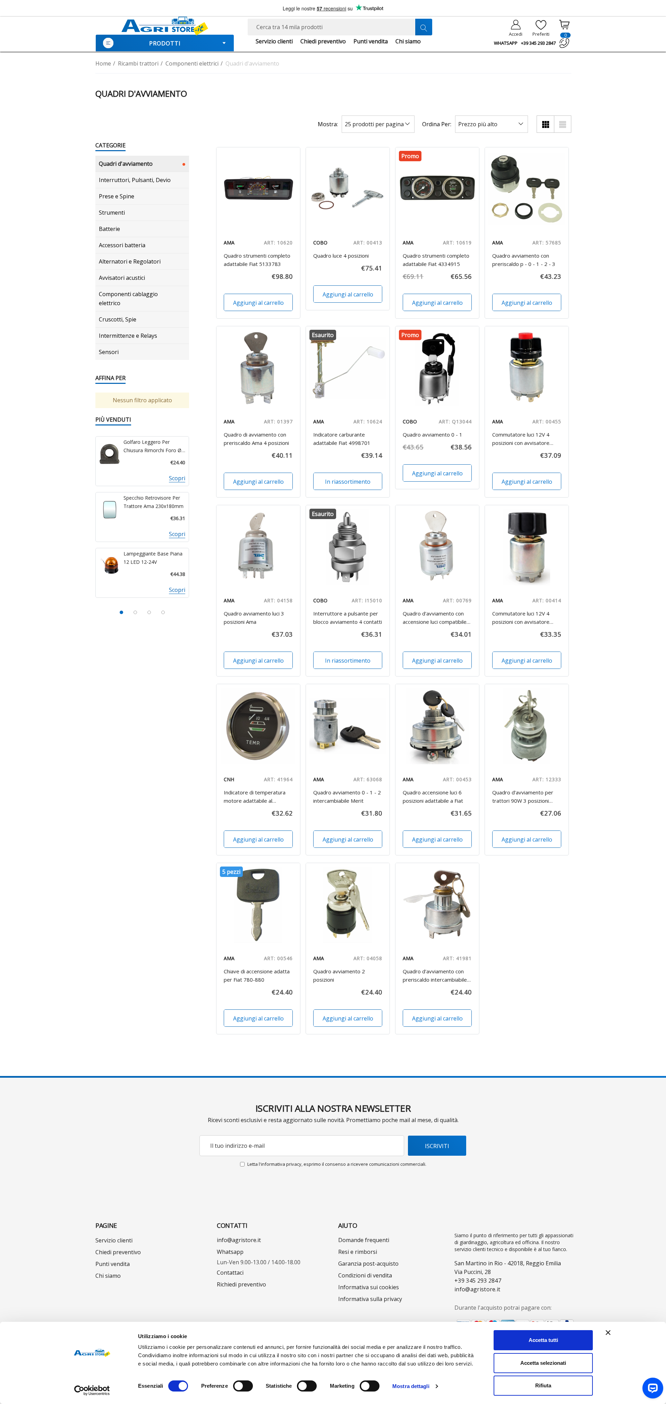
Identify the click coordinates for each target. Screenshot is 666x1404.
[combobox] (340, 27)
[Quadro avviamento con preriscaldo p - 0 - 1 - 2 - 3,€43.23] (527, 189)
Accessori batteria (122, 245)
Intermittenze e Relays (128, 335)
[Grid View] (545, 124)
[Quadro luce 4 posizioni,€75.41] (348, 189)
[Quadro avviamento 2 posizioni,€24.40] (348, 905)
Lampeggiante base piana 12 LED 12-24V (152, 557)
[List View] (562, 124)
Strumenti (112, 212)
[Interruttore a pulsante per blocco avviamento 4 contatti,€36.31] (348, 547)
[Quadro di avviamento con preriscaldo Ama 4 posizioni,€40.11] (258, 368)
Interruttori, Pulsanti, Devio (135, 180)
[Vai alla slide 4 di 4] (163, 612)
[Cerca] (423, 27)
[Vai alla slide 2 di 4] (135, 612)
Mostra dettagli (410, 1386)
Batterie (109, 229)
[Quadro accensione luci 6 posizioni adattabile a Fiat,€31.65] (437, 726)
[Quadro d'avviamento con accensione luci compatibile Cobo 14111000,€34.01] (437, 547)
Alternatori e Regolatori (130, 261)
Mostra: (328, 124)
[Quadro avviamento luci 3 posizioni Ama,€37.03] (258, 547)
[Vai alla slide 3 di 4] (149, 612)
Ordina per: (436, 124)
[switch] (243, 1386)
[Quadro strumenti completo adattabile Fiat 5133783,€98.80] (258, 189)
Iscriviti (437, 1146)
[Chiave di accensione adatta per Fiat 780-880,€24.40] (258, 905)
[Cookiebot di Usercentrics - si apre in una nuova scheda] (92, 1390)
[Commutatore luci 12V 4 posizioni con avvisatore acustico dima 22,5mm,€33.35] (527, 547)
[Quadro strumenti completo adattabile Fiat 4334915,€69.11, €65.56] (437, 189)
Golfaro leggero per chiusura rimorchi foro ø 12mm (152, 447)
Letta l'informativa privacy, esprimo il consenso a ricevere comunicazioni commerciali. (336, 1164)
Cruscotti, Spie (117, 319)
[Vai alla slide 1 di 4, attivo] (121, 612)
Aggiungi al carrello (258, 303)
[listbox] (491, 124)
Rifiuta (543, 1385)
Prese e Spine (116, 196)
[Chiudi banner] (608, 1332)
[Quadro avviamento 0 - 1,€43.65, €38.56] (437, 368)
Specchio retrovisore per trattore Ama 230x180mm (153, 501)
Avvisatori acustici (122, 278)
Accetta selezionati (543, 1363)
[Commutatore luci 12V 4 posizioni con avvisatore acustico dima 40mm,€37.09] (527, 368)
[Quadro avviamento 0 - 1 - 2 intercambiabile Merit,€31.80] (348, 726)
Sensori (109, 352)
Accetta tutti (543, 1340)
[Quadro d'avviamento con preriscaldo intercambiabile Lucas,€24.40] (437, 905)
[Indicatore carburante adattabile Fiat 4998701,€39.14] (348, 368)
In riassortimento (347, 481)
